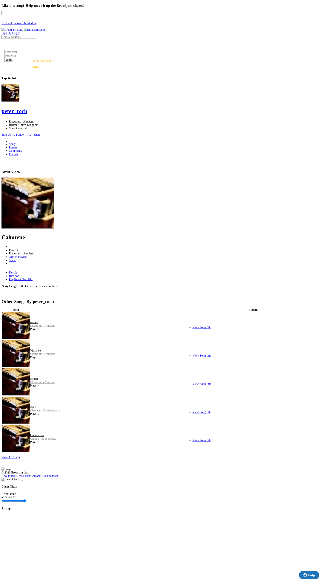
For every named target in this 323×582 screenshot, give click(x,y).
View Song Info (202, 327)
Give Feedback (50, 475)
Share (37, 134)
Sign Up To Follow (12, 134)
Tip (29, 134)
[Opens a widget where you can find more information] (309, 575)
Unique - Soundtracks (43, 438)
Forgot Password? (43, 60)
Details (13, 272)
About (5, 475)
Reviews (14, 275)
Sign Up (37, 66)
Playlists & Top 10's (21, 279)
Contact (35, 475)
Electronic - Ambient (42, 325)
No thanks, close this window (18, 23)
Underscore (37, 435)
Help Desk (16, 475)
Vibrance (35, 350)
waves (34, 322)
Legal (26, 475)
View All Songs (10, 457)
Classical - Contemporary (45, 410)
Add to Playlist (18, 256)
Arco (33, 407)
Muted (34, 378)
